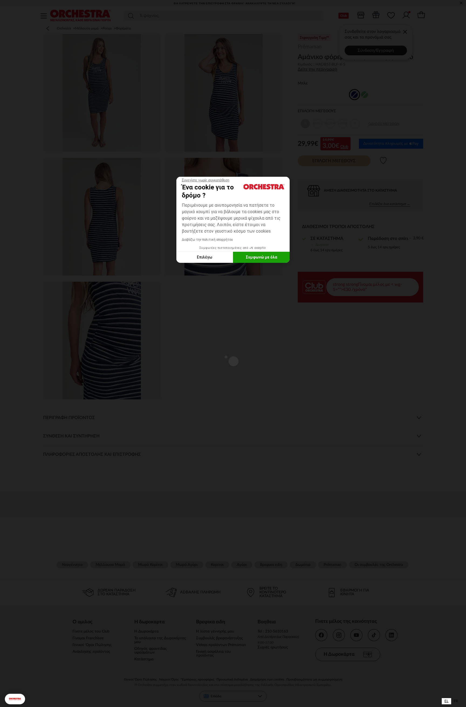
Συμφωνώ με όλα (261, 257)
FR (456, 701)
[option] (456, 701)
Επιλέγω (204, 257)
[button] (15, 699)
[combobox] (446, 701)
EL (446, 701)
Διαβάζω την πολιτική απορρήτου (207, 240)
